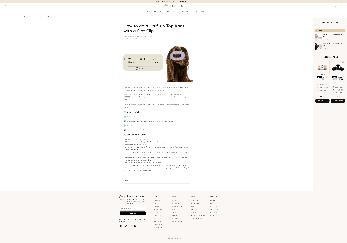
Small (325, 77)
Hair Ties (156, 203)
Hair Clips (156, 206)
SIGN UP (133, 213)
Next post (185, 180)
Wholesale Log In (159, 224)
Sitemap (212, 215)
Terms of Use (214, 209)
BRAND (175, 196)
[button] (6, 6)
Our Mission (175, 203)
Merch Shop (157, 221)
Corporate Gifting (177, 221)
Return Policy (195, 203)
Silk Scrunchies (158, 209)
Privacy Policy (214, 206)
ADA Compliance (215, 212)
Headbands (157, 212)
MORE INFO (214, 196)
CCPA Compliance (196, 218)
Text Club (175, 212)
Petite (341, 79)
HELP (193, 196)
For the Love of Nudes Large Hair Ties (322, 87)
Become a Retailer (159, 227)
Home (6, 16)
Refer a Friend (176, 215)
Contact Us (194, 200)
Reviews (212, 203)
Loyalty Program (177, 206)
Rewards (212, 200)
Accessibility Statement (198, 215)
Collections (157, 200)
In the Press (175, 218)
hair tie (130, 121)
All (154, 218)
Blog (173, 209)
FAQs (192, 209)
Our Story (175, 200)
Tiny (322, 79)
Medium (340, 77)
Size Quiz (194, 206)
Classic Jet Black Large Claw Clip (338, 90)
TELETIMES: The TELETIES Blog (17, 16)
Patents (193, 212)
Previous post (129, 180)
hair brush (131, 117)
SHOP (156, 196)
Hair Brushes (157, 215)
